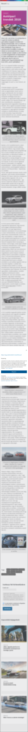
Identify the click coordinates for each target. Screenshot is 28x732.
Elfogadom (14, 371)
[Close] (26, 350)
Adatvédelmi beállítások (11, 377)
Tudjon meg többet (9, 368)
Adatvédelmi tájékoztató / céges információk (9, 380)
